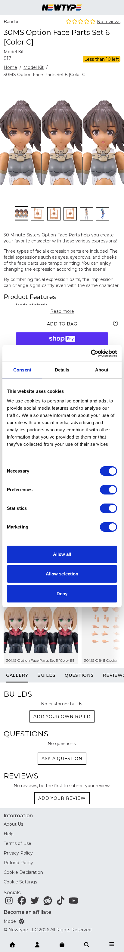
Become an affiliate (27, 912)
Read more (62, 311)
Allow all (62, 554)
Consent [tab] (22, 369)
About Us (13, 824)
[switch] (108, 489)
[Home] (12, 944)
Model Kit (33, 67)
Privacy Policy (18, 853)
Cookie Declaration (23, 872)
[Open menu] (111, 944)
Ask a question (62, 758)
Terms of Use (17, 843)
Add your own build (62, 716)
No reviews (108, 21)
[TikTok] (60, 902)
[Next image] (111, 133)
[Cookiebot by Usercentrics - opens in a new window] (90, 353)
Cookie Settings (20, 882)
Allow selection (62, 573)
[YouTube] (73, 902)
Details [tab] (62, 369)
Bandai (11, 21)
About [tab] (101, 369)
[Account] (37, 944)
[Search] (86, 944)
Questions (79, 675)
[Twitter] (34, 902)
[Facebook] (22, 902)
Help (9, 833)
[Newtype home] (62, 8)
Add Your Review (62, 798)
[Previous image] (12, 133)
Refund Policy (18, 862)
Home (10, 67)
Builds (46, 675)
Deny (62, 593)
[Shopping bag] (62, 945)
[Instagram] (9, 902)
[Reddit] (47, 902)
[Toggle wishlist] (115, 324)
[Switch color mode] (21, 921)
